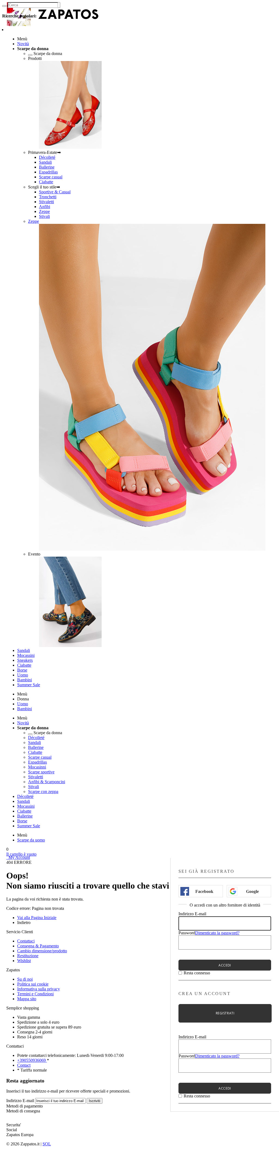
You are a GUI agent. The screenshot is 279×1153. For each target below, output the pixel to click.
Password (186, 933)
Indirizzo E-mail (192, 913)
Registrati (225, 1013)
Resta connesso (197, 973)
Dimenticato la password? (217, 933)
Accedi (225, 965)
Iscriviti (94, 1101)
